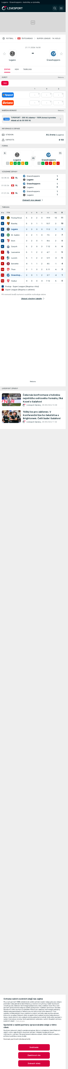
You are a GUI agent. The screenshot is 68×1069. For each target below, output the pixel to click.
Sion (13, 240)
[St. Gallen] (8, 235)
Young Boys (16, 218)
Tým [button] (8, 213)
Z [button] (26, 213)
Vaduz (14, 281)
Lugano (12, 60)
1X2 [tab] (5, 83)
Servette (15, 263)
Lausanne (15, 252)
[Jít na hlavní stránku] (16, 8)
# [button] (2, 213)
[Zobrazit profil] (12, 54)
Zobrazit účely (34, 1063)
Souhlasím (34, 1047)
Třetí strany (20, 1021)
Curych (14, 246)
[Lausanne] (8, 252)
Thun (13, 269)
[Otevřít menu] (61, 8)
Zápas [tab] (7, 69)
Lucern (14, 258)
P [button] (41, 213)
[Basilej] (8, 223)
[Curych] (8, 246)
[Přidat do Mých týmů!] (4, 53)
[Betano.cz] (8, 102)
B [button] (62, 213)
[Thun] (8, 269)
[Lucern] (8, 258)
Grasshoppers (53, 60)
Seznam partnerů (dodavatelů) (16, 1039)
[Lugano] (8, 229)
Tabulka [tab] (27, 69)
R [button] (36, 213)
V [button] (31, 213)
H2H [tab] (17, 69)
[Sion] (8, 240)
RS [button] (56, 213)
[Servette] (8, 263)
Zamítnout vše (34, 1055)
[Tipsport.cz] (8, 95)
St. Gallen (15, 235)
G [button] (48, 213)
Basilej (14, 223)
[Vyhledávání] (54, 8)
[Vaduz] (8, 280)
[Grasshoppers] (8, 275)
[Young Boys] (8, 217)
